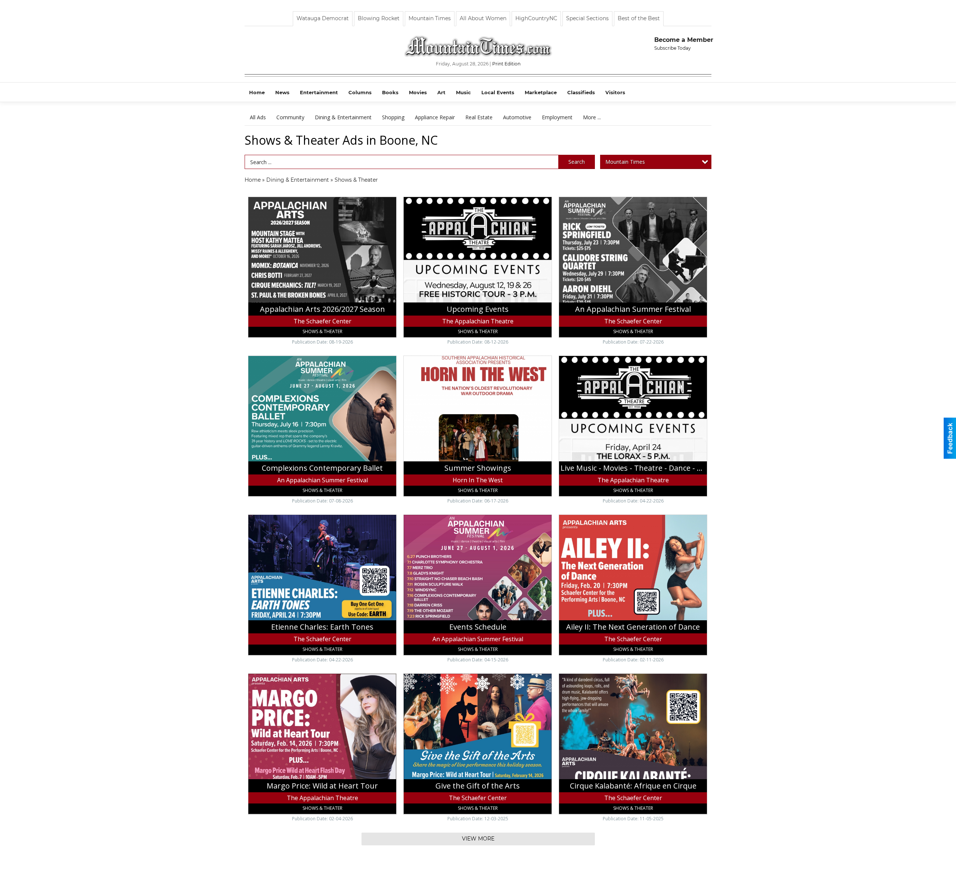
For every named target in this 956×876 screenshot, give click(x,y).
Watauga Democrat (323, 18)
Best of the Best (639, 18)
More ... (592, 117)
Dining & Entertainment (343, 117)
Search (576, 161)
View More (478, 838)
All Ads (258, 117)
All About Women (483, 18)
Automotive (517, 117)
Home (253, 179)
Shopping (393, 117)
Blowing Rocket (379, 18)
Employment (557, 117)
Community (290, 117)
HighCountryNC (536, 18)
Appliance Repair (435, 117)
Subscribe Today (672, 48)
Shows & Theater (356, 179)
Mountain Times (430, 18)
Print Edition (506, 64)
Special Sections (587, 18)
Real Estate (479, 117)
